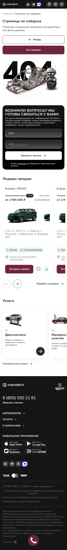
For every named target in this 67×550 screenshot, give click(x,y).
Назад (37, 39)
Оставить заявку (19, 269)
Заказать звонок (31, 155)
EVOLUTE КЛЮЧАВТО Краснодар (23, 258)
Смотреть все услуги (15, 363)
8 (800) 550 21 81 (19, 398)
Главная (7, 13)
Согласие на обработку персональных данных (30, 497)
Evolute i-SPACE (15, 188)
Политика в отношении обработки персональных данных (33, 492)
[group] (25, 332)
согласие (21, 163)
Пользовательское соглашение (21, 501)
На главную (33, 50)
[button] (17, 283)
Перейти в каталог (47, 283)
